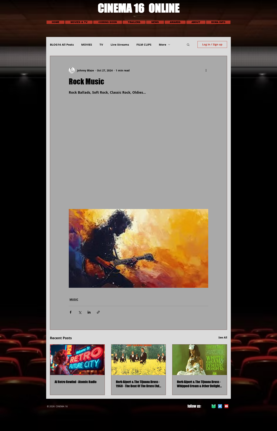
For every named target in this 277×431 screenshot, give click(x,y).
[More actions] (206, 70)
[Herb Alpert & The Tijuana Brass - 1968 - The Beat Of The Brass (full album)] (138, 359)
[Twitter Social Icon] (220, 406)
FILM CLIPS (143, 45)
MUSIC (74, 299)
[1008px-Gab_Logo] (214, 406)
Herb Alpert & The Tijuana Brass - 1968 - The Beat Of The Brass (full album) (138, 384)
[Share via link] (98, 312)
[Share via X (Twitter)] (80, 312)
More (162, 45)
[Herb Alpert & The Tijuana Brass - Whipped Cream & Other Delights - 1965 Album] (199, 359)
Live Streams (120, 45)
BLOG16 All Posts (62, 45)
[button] (79, 22)
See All (222, 337)
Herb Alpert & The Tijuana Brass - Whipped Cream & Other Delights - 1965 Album (199, 384)
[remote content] (138, 149)
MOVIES (86, 45)
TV (101, 45)
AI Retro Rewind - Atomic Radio (75, 382)
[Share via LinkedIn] (89, 312)
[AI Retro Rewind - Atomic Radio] (77, 359)
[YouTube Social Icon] (226, 406)
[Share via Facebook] (70, 312)
